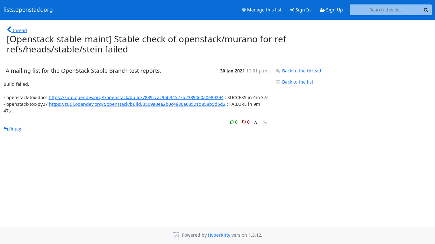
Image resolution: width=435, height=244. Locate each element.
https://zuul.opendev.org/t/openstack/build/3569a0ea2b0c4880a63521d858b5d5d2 (137, 104)
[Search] (426, 9)
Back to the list (297, 82)
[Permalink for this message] (264, 122)
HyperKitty (219, 235)
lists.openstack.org (28, 10)
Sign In (302, 10)
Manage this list (264, 10)
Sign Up (334, 10)
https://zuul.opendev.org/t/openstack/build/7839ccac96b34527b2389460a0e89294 (136, 97)
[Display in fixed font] (255, 123)
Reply (14, 128)
